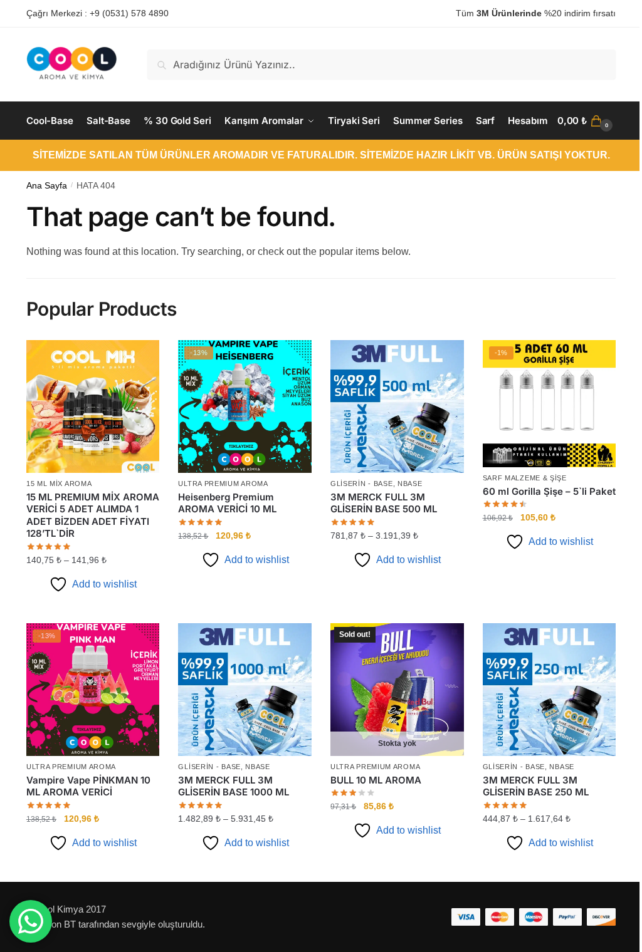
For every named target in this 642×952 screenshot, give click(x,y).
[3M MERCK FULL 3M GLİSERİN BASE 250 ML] (549, 690)
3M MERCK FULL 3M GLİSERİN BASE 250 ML (536, 786)
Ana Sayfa (46, 185)
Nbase (410, 483)
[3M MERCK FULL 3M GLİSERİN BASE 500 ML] (397, 406)
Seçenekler (93, 608)
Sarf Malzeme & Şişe (525, 478)
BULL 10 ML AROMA (375, 780)
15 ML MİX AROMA (59, 483)
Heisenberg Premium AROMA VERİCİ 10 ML (227, 503)
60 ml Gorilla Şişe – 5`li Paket (549, 491)
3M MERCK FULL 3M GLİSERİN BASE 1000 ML (233, 786)
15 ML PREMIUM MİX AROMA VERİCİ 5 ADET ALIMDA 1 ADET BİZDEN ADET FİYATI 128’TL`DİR (92, 515)
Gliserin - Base (361, 483)
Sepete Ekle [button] (245, 608)
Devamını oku (397, 867)
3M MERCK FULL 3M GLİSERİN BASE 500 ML (383, 503)
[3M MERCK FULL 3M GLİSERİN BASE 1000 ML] (245, 690)
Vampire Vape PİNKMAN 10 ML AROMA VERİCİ (88, 786)
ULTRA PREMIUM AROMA (223, 483)
